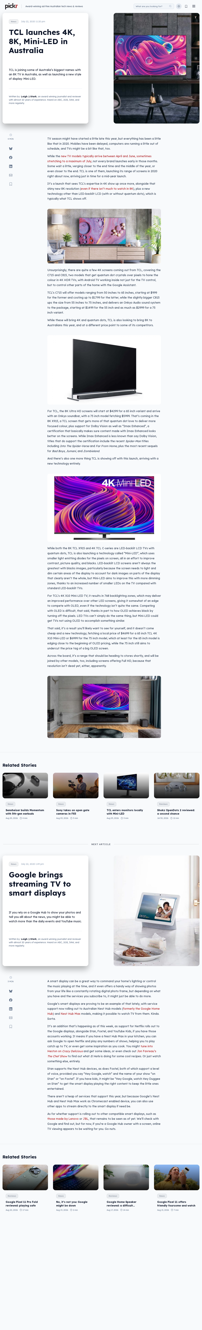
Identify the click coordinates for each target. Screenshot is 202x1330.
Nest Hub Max (70, 1013)
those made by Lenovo (63, 1118)
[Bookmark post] (11, 184)
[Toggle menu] (194, 6)
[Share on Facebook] (11, 157)
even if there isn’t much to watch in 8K (107, 188)
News (13, 21)
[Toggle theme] (179, 6)
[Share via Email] (11, 175)
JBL (85, 1118)
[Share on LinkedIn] (11, 166)
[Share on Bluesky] (11, 148)
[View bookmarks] (186, 6)
